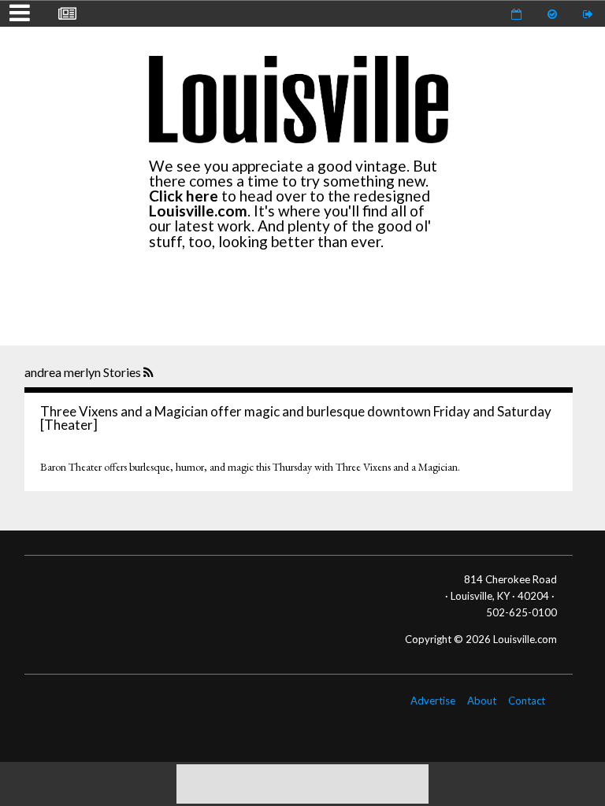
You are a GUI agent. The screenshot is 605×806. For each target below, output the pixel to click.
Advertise (432, 700)
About (481, 700)
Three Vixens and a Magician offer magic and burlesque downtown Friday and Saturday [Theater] (295, 418)
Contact (526, 700)
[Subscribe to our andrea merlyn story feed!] (150, 373)
